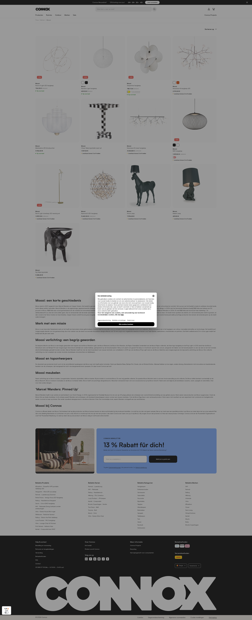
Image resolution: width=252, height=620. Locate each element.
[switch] (7, 612)
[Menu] (10, 607)
